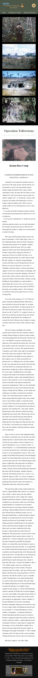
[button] (34, 5)
